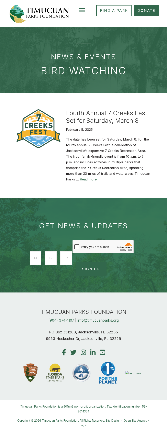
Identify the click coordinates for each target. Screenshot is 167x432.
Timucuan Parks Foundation (60, 420)
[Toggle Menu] (82, 10)
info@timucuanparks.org (98, 320)
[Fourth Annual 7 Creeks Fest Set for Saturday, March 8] (38, 147)
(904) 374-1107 (61, 320)
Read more (88, 179)
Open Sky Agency (135, 420)
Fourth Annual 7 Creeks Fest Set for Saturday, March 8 (106, 116)
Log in (84, 425)
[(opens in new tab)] (134, 374)
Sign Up (91, 269)
